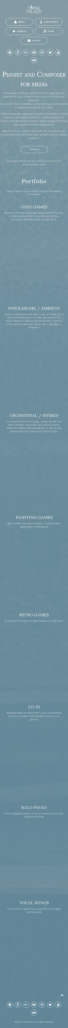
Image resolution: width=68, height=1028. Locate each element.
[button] (19, 22)
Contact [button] (34, 149)
